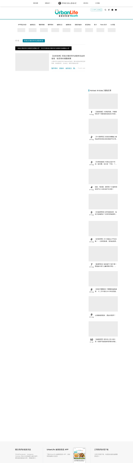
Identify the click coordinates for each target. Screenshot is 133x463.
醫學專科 (50, 24)
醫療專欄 (41, 24)
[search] (105, 10)
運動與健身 (78, 24)
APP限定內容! (22, 24)
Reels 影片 (103, 24)
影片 (95, 24)
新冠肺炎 (88, 24)
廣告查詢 (85, 3)
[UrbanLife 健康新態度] (66, 13)
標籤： (18, 41)
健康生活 (59, 24)
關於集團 (35, 3)
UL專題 (113, 24)
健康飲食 (68, 24)
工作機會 (97, 3)
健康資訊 (32, 24)
